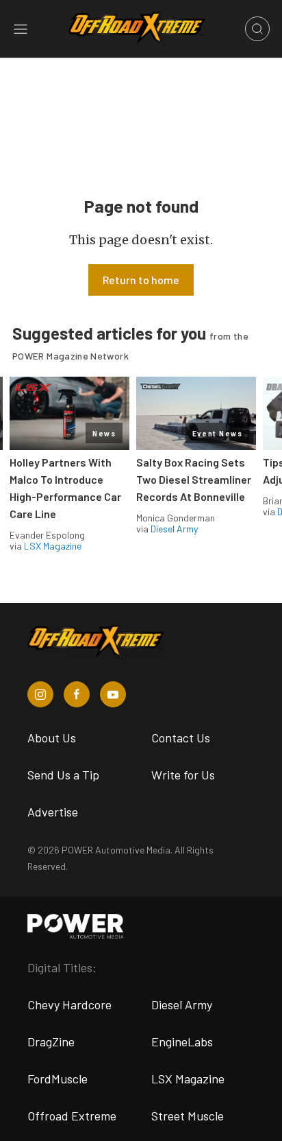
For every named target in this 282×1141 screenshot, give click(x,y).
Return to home (141, 279)
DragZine (51, 1041)
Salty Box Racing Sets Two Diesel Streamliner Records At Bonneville (193, 479)
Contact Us (180, 737)
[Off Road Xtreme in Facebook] (77, 694)
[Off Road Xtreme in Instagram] (40, 694)
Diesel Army (174, 528)
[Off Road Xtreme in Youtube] (113, 694)
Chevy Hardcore (69, 1004)
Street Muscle (187, 1115)
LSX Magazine (52, 546)
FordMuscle (57, 1078)
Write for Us (183, 774)
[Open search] (257, 28)
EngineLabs (182, 1041)
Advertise (52, 811)
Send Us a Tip (63, 774)
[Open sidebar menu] (20, 29)
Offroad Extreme (71, 1115)
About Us (51, 737)
